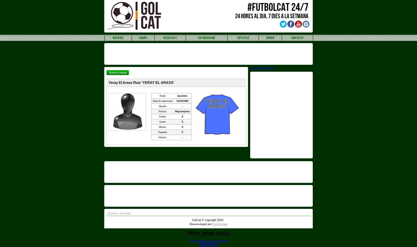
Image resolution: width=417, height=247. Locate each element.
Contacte (297, 38)
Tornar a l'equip (118, 72)
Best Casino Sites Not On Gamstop (208, 241)
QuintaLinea (219, 224)
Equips (143, 38)
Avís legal (125, 213)
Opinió (270, 38)
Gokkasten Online (208, 245)
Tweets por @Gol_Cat (262, 68)
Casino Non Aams (208, 243)
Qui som (112, 213)
